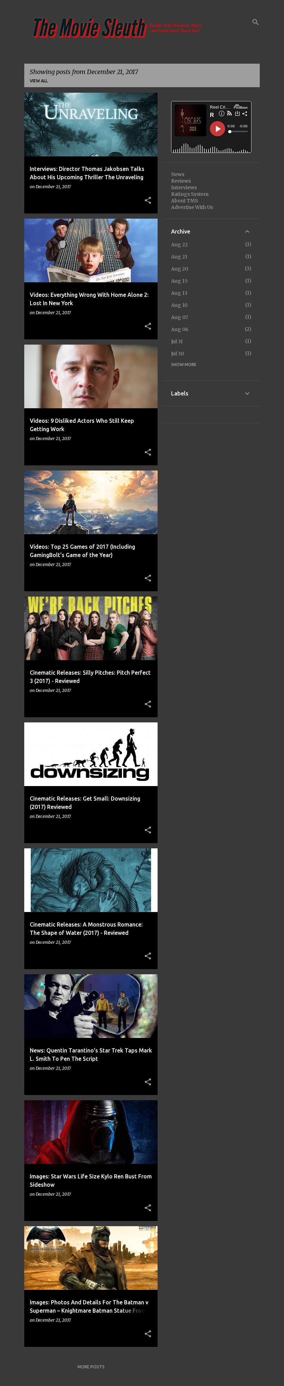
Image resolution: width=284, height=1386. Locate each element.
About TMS (184, 201)
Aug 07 (179, 317)
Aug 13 (179, 293)
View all (39, 81)
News (177, 174)
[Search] (255, 22)
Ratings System (189, 194)
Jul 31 (177, 341)
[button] (148, 200)
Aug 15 (179, 281)
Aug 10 (179, 305)
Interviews (184, 187)
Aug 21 (179, 257)
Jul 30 (177, 353)
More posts (91, 1367)
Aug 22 (179, 244)
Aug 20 (179, 269)
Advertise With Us (192, 207)
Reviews (181, 181)
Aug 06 (179, 329)
